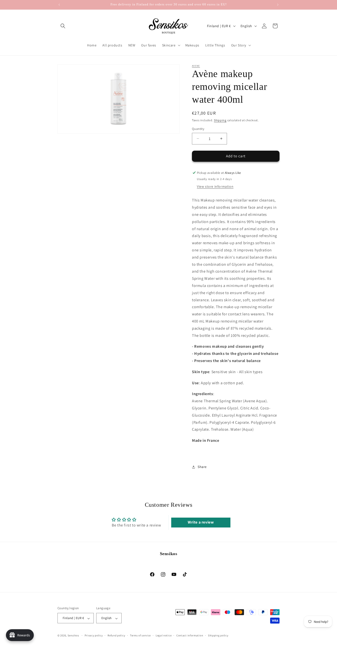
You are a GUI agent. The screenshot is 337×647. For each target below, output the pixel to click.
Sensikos (73, 635)
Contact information (189, 635)
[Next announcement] (277, 4)
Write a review (201, 522)
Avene (196, 65)
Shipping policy (218, 635)
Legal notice (163, 635)
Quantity (198, 129)
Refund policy (116, 635)
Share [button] (202, 467)
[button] (62, 25)
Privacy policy (94, 635)
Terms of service (140, 635)
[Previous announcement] (59, 4)
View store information (215, 186)
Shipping (220, 120)
